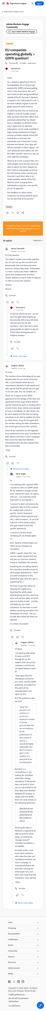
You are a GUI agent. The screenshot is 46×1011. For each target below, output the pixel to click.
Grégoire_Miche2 (17, 365)
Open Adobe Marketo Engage (23, 31)
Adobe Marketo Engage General (14, 12)
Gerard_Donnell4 (17, 248)
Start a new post (26, 228)
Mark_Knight (21, 474)
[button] (13, 63)
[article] (23, 275)
